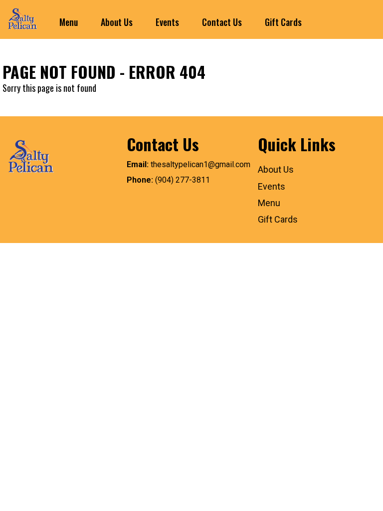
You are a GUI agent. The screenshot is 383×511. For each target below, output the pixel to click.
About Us (117, 21)
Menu (68, 21)
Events (167, 21)
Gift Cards (283, 21)
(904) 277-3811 (182, 180)
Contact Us (222, 21)
